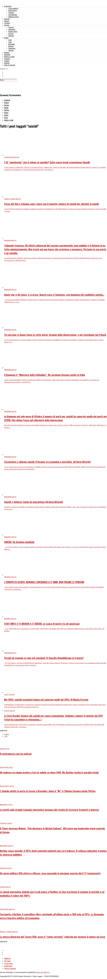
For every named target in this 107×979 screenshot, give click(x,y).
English (7, 63)
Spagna (11, 36)
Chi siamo (7, 961)
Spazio (6, 53)
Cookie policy (8, 966)
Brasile (10, 46)
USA (9, 40)
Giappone (11, 48)
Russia (10, 34)
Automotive (12, 11)
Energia (7, 19)
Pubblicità (7, 958)
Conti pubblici (13, 8)
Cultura (6, 61)
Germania (11, 29)
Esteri (6, 38)
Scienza (7, 59)
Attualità (7, 55)
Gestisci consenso (10, 968)
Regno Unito (12, 32)
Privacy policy (8, 963)
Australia (11, 44)
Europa (6, 25)
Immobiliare (12, 15)
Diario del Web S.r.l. (43, 972)
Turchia (10, 50)
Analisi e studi (9, 57)
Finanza (11, 13)
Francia (11, 27)
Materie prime (13, 17)
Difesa (6, 21)
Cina (9, 42)
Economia (7, 6)
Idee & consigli (9, 65)
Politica (7, 23)
